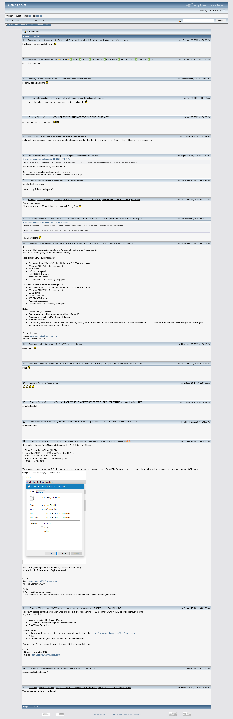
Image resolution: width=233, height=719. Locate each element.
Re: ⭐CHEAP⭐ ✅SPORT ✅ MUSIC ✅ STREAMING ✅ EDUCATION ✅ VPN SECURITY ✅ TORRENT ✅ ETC (104, 59)
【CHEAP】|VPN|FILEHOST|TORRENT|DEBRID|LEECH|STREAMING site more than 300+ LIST (97, 422)
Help (17, 24)
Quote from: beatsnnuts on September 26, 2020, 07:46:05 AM (46, 159)
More (47, 24)
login (30, 16)
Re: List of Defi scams (78, 136)
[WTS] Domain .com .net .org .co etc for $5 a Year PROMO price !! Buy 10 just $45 (86, 608)
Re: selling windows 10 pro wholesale (66, 180)
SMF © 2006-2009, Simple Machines (127, 714)
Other (30, 156)
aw (57, 383)
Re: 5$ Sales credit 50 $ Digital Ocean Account (76, 668)
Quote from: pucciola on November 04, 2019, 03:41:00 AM (45, 222)
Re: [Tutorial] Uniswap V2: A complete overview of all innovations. (70, 156)
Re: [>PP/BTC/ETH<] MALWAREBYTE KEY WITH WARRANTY (82, 117)
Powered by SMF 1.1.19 (102, 714)
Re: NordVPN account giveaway (69, 344)
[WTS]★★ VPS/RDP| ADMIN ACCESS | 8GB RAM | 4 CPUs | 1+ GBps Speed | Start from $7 (94, 243)
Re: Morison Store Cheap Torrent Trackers (72, 79)
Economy (32, 40)
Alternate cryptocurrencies (39, 136)
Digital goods (43, 180)
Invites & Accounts (45, 40)
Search (24, 24)
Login (31, 24)
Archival (37, 156)
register (38, 16)
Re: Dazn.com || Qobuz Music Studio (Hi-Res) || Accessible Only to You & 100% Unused (92, 40)
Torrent (41, 21)
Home (11, 24)
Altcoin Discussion (60, 136)
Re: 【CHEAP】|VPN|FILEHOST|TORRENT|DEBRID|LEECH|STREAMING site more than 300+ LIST (99, 363)
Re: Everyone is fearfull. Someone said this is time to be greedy (77, 98)
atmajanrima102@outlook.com (43, 336)
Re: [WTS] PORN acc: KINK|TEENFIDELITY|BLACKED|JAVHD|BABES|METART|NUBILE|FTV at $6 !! (97, 200)
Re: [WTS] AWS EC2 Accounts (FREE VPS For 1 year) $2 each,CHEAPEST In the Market (93, 688)
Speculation (43, 98)
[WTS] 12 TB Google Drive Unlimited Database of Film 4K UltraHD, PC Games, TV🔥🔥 (93, 441)
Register (39, 24)
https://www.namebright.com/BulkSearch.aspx (114, 633)
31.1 (35, 21)
